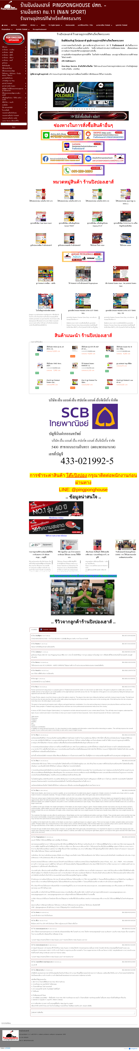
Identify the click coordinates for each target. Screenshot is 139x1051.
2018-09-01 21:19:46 (129, 652)
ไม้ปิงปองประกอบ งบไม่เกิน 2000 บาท (69, 201)
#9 (32, 686)
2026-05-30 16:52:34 (129, 920)
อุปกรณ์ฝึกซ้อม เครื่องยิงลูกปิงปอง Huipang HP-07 (97, 224)
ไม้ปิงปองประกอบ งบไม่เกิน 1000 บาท (41, 201)
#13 (32, 837)
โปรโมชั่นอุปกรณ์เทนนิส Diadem (45, 310)
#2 (32, 635)
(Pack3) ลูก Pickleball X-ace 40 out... (124, 381)
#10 (32, 735)
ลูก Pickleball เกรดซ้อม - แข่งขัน (45, 283)
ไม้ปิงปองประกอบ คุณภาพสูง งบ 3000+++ (126, 202)
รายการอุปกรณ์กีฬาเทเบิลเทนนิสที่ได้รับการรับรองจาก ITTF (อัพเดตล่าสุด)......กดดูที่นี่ (41, 555)
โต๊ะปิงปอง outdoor (125, 245)
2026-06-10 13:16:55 (129, 945)
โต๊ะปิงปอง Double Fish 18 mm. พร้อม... (124, 348)
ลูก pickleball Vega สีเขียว (124, 363)
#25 (32, 912)
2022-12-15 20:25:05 (129, 735)
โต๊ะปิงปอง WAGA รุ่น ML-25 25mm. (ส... (55, 348)
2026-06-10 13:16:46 (129, 928)
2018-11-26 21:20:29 (129, 662)
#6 (32, 670)
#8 (32, 678)
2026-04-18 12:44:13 (129, 912)
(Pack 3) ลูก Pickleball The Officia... (89, 381)
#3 (32, 643)
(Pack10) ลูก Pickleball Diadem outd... (53, 381)
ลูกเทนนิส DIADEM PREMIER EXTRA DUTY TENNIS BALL (83, 312)
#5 (32, 662)
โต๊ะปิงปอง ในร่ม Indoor (97, 245)
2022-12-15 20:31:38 (129, 760)
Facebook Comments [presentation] (49, 630)
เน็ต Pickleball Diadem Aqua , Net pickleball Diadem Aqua (120, 285)
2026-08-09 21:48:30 (129, 962)
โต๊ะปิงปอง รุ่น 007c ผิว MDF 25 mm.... (90, 348)
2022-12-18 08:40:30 (129, 790)
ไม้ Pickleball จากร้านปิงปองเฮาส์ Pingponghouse (83, 283)
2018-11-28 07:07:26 (129, 670)
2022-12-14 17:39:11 (129, 686)
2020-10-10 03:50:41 (129, 678)
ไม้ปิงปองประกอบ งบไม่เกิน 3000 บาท (97, 201)
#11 (32, 760)
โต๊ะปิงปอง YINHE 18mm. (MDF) (54, 364)
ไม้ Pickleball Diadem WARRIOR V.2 (88, 364)
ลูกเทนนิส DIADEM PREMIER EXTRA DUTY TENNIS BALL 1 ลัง (121, 312)
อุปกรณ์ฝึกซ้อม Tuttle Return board (41, 223)
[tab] (34, 630)
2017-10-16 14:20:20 (129, 643)
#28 (32, 945)
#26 (32, 920)
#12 (32, 790)
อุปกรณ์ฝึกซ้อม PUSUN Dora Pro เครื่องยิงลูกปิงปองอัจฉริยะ (125, 224)
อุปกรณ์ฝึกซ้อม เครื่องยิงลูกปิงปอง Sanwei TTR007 (69, 224)
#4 (32, 652)
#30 (32, 970)
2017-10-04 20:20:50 (129, 635)
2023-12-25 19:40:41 (129, 837)
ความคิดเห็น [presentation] (34, 630)
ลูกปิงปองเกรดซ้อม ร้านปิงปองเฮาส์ (41, 245)
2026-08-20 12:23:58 (129, 970)
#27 (32, 928)
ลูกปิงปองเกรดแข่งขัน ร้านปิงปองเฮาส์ (69, 245)
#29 (32, 962)
